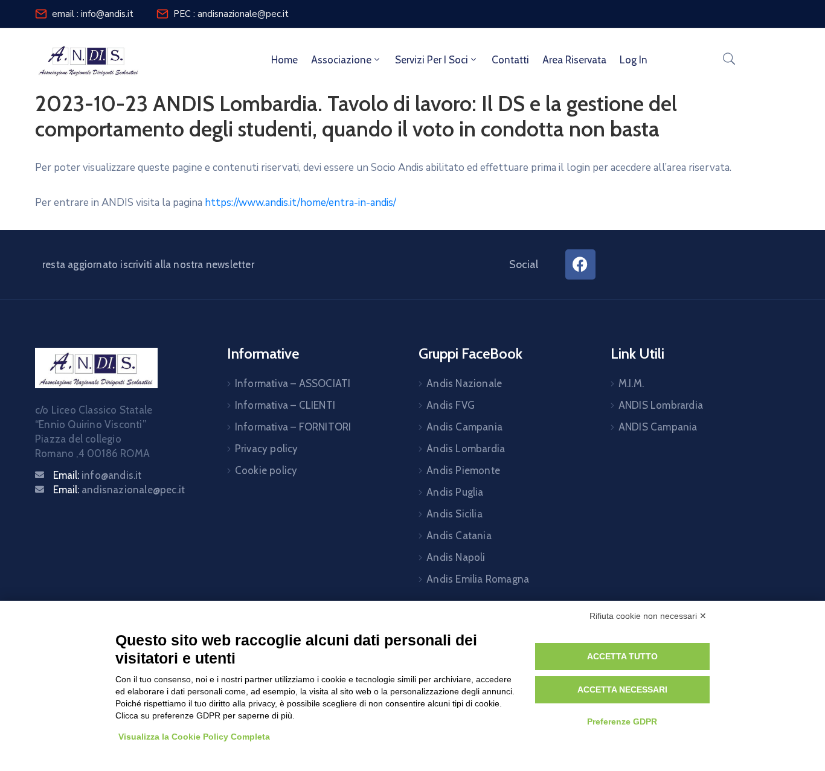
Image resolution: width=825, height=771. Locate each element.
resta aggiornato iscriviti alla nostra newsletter (148, 264)
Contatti (510, 60)
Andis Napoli (455, 557)
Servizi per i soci (431, 60)
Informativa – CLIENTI (285, 405)
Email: (97, 475)
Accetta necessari (622, 689)
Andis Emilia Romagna (477, 579)
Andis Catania (459, 535)
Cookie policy (266, 470)
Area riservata (574, 60)
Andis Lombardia (465, 449)
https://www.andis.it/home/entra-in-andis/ (300, 203)
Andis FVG (450, 405)
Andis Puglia (454, 492)
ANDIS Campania (658, 427)
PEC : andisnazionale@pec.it (231, 14)
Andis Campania (464, 427)
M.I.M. (631, 383)
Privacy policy (266, 449)
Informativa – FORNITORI (293, 427)
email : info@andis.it (92, 14)
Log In (633, 60)
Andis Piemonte (463, 470)
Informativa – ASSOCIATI (293, 383)
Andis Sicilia (454, 514)
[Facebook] (580, 264)
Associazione (341, 60)
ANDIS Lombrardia (660, 405)
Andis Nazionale (464, 383)
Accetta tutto (622, 656)
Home (284, 60)
